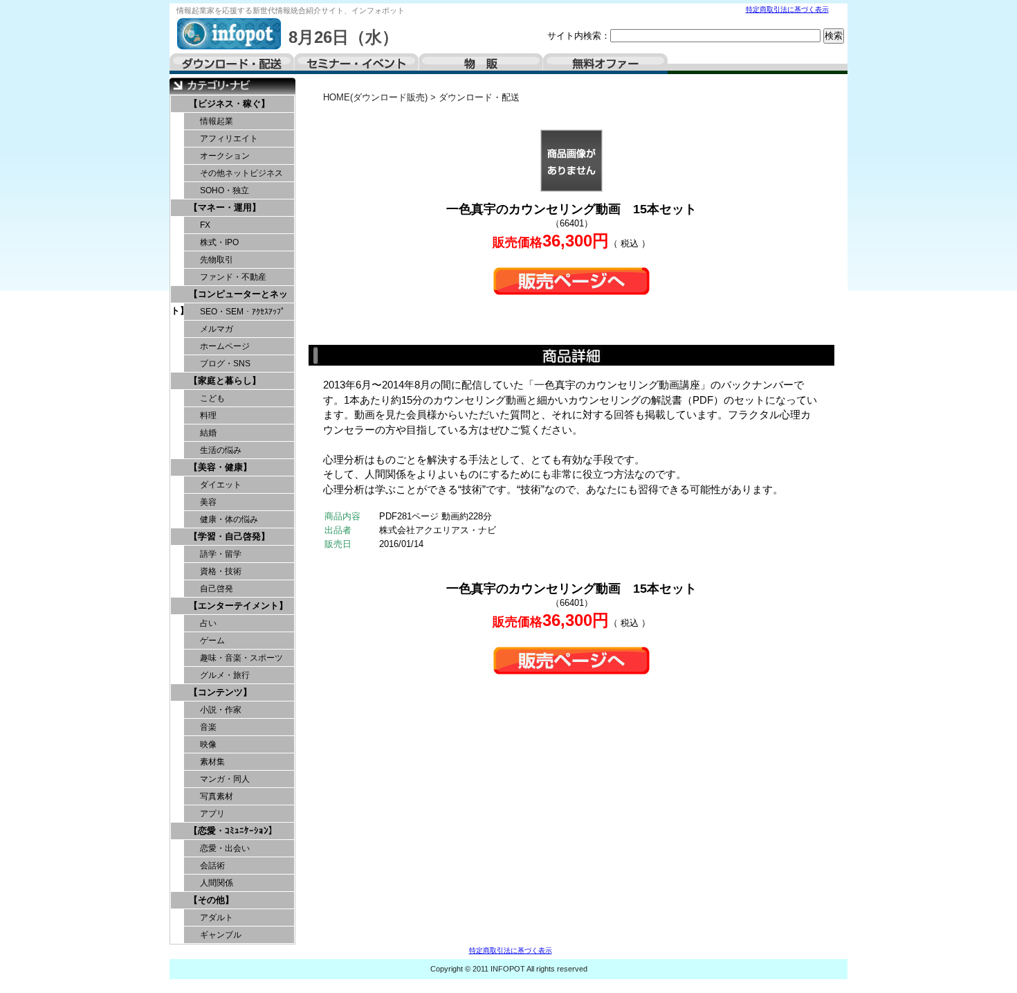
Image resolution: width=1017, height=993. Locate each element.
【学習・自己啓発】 (229, 536)
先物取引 (216, 260)
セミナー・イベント (356, 63)
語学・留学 (220, 554)
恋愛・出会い (225, 848)
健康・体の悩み (229, 519)
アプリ (212, 813)
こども (212, 398)
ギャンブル (220, 935)
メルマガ (216, 329)
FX (205, 225)
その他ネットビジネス (241, 173)
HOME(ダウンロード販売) (375, 97)
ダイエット (220, 485)
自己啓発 (216, 588)
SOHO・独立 (224, 190)
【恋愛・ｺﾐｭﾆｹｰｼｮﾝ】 (233, 830)
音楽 (208, 727)
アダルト (216, 917)
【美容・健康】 (220, 467)
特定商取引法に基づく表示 (787, 9)
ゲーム (212, 640)
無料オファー (605, 63)
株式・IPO (219, 242)
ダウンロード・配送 (232, 63)
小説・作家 (220, 710)
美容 (208, 502)
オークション (225, 156)
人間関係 (216, 883)
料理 (208, 415)
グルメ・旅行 (225, 675)
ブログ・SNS (225, 363)
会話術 (212, 865)
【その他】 (211, 900)
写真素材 (216, 796)
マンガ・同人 (225, 779)
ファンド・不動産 (233, 277)
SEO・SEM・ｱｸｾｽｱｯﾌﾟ (242, 311)
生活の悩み (220, 450)
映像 (208, 744)
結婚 (208, 433)
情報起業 (216, 121)
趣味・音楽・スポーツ (241, 658)
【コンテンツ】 (220, 692)
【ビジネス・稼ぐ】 (229, 103)
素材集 (212, 762)
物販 (481, 63)
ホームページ (225, 346)
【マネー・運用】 (225, 207)
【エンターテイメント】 (238, 605)
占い (208, 623)
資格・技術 (220, 571)
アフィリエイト (229, 138)
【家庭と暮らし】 (225, 380)
